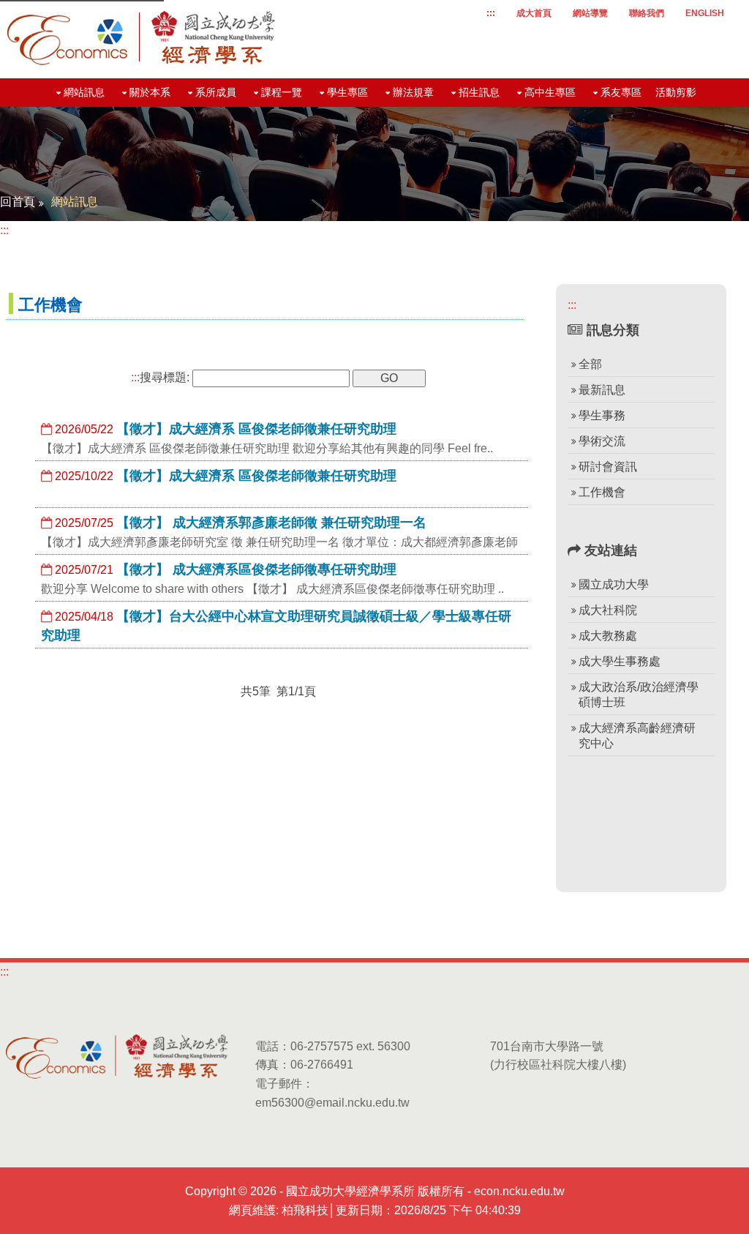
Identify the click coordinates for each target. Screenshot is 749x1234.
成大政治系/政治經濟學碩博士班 (639, 694)
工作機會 (602, 492)
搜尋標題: (160, 377)
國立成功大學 (614, 584)
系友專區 (621, 92)
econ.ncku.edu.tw (519, 1191)
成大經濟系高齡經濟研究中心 (637, 735)
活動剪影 (675, 92)
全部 (590, 364)
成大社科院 (608, 610)
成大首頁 (534, 13)
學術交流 (602, 441)
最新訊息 (602, 390)
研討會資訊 (608, 466)
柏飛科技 (305, 1210)
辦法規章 (413, 92)
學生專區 (347, 92)
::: (490, 13)
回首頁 (17, 201)
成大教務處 (608, 635)
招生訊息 (479, 92)
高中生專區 (550, 92)
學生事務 (602, 415)
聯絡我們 (646, 13)
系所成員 (215, 92)
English (704, 13)
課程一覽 (281, 92)
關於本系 (149, 92)
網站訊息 (84, 92)
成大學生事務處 (619, 661)
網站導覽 (590, 13)
